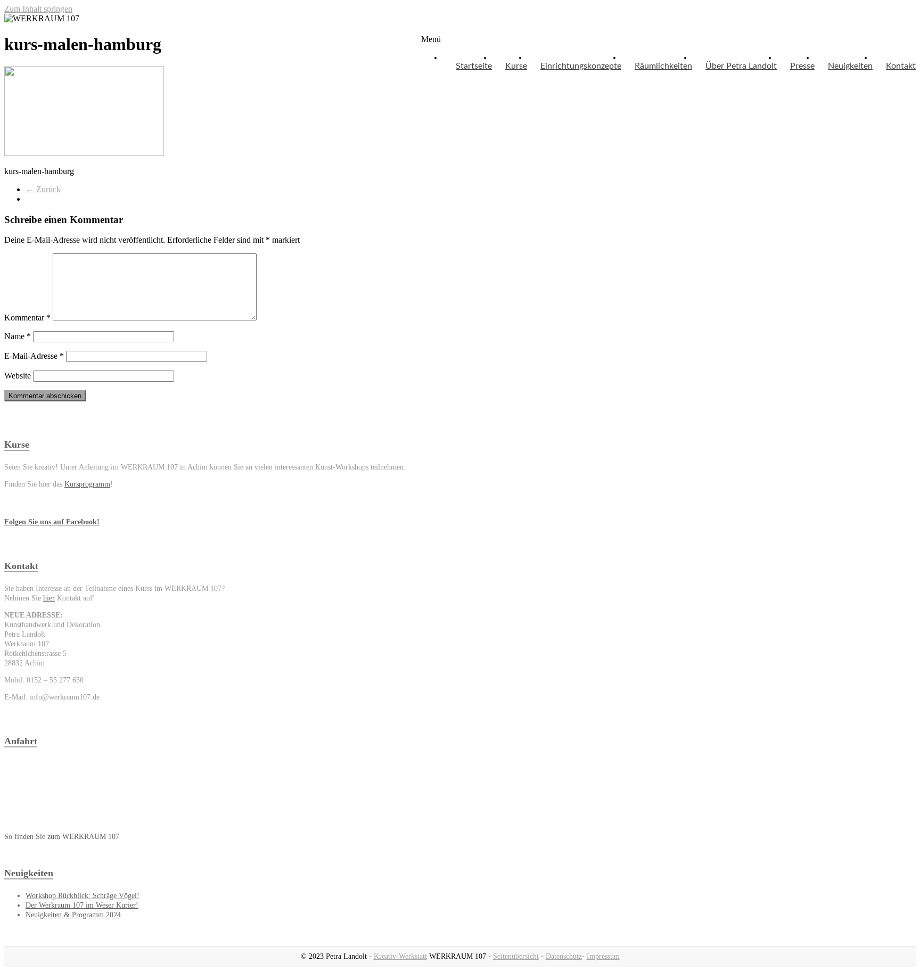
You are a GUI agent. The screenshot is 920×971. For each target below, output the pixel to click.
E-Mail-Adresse (34, 355)
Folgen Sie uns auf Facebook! (52, 522)
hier (49, 598)
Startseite (474, 66)
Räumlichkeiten (663, 66)
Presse (802, 66)
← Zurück (43, 189)
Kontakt (901, 66)
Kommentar (27, 317)
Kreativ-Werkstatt (400, 956)
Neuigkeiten (850, 66)
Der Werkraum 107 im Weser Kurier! (82, 905)
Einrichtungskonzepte (580, 66)
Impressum (603, 956)
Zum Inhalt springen (38, 8)
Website (17, 375)
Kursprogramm (87, 484)
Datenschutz (564, 956)
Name (17, 336)
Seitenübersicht (516, 956)
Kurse (516, 66)
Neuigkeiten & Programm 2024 (73, 915)
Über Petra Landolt (741, 66)
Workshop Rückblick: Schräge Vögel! (82, 896)
